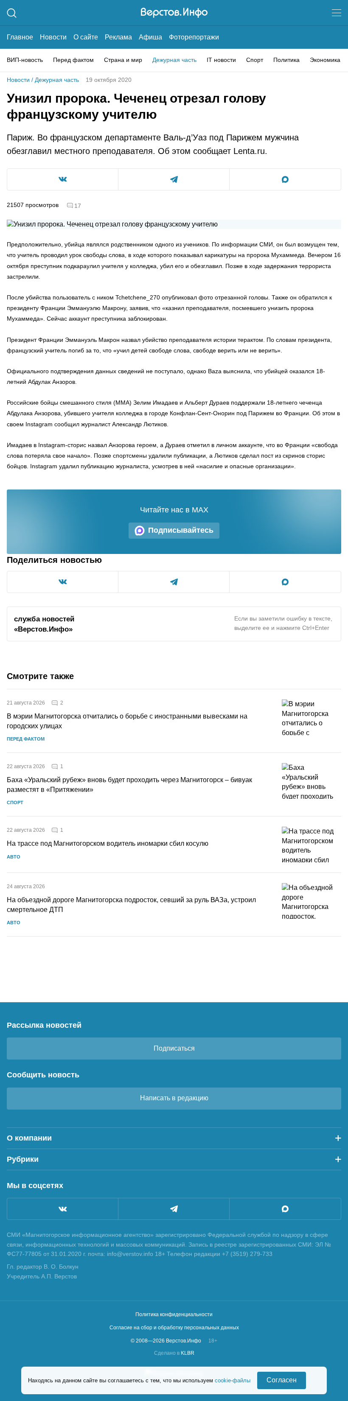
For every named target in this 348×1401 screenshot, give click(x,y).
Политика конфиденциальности (174, 1314)
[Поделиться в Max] (285, 179)
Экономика (325, 59)
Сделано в (174, 1353)
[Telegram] (173, 1208)
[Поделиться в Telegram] (173, 179)
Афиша (150, 37)
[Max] (285, 1208)
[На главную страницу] (174, 13)
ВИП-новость (25, 59)
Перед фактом (73, 59)
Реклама (118, 37)
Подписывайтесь (180, 530)
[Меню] (336, 12)
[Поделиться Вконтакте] (62, 179)
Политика (286, 59)
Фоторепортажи (194, 37)
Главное (20, 37)
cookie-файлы (232, 1380)
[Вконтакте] (62, 1208)
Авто (13, 856)
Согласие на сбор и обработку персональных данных (174, 1328)
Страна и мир (123, 59)
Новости (53, 37)
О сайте (85, 37)
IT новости (221, 59)
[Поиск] (12, 13)
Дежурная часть (174, 59)
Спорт (254, 59)
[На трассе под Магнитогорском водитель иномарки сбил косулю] (311, 844)
